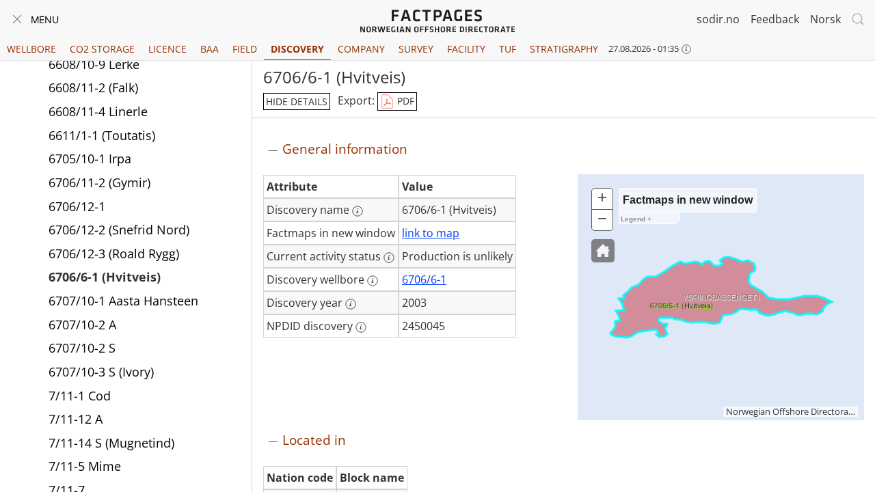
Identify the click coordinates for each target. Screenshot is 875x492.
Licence (167, 48)
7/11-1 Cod (80, 395)
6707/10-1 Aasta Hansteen (123, 300)
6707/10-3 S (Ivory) (101, 372)
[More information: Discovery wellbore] (372, 280)
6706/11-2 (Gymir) (99, 182)
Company (361, 48)
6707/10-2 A (82, 324)
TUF (507, 48)
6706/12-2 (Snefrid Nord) (119, 229)
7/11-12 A (76, 419)
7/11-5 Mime (85, 466)
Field (244, 48)
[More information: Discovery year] (350, 304)
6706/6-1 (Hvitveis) (105, 277)
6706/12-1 (77, 206)
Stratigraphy (564, 48)
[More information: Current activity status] (388, 257)
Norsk (825, 19)
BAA (209, 48)
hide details (296, 101)
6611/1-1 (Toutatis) (102, 135)
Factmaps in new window (688, 200)
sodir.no (718, 19)
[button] (603, 250)
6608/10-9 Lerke (94, 64)
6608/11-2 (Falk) (93, 87)
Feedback (775, 19)
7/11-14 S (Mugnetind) (111, 443)
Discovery (297, 48)
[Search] (858, 19)
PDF (404, 100)
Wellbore (31, 48)
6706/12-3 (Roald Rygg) (114, 253)
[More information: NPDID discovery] (360, 327)
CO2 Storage (102, 48)
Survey (416, 48)
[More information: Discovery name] (357, 211)
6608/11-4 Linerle (98, 111)
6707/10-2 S (82, 348)
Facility (466, 48)
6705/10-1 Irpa (90, 158)
